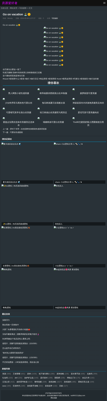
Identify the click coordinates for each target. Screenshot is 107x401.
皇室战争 (51, 386)
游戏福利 (70, 382)
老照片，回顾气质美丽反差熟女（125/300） (20, 357)
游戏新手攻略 (35, 386)
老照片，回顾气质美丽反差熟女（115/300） (20, 343)
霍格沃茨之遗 (86, 382)
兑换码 (92, 374)
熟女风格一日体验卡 (10, 325)
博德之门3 (73, 378)
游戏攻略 (55, 382)
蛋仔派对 (46, 378)
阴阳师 (60, 378)
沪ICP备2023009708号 (53, 393)
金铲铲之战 (31, 378)
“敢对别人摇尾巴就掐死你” (13, 353)
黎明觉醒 (40, 382)
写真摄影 (23, 8)
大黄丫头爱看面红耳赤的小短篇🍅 (16, 329)
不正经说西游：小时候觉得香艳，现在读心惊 (20, 362)
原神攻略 (63, 374)
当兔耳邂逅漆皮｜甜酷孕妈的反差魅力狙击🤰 (20, 334)
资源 (6, 374)
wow (6, 386)
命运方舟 (88, 378)
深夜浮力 (6, 320)
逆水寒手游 (78, 374)
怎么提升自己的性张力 (11, 348)
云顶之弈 (8, 382)
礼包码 (7, 378)
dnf (18, 378)
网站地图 (54, 398)
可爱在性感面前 (16, 132)
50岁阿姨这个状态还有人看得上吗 (16, 339)
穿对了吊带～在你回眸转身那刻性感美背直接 (28, 129)
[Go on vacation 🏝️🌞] (53, 28)
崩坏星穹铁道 (24, 382)
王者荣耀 (19, 374)
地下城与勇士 (47, 374)
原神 (32, 374)
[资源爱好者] (9, 3)
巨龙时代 (19, 386)
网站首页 (13, 8)
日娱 (63, 386)
